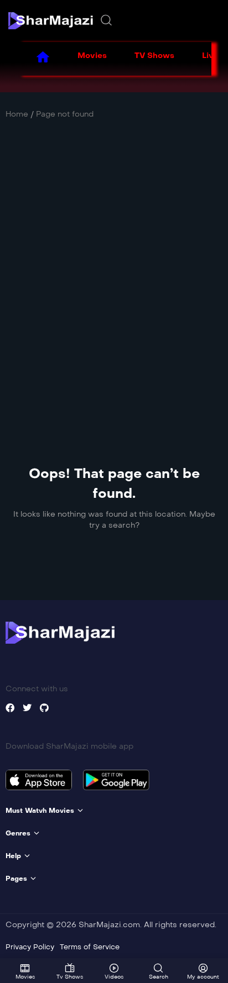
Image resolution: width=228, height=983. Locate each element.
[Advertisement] (114, 269)
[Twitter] (27, 707)
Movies (92, 55)
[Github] (44, 707)
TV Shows (154, 55)
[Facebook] (10, 707)
